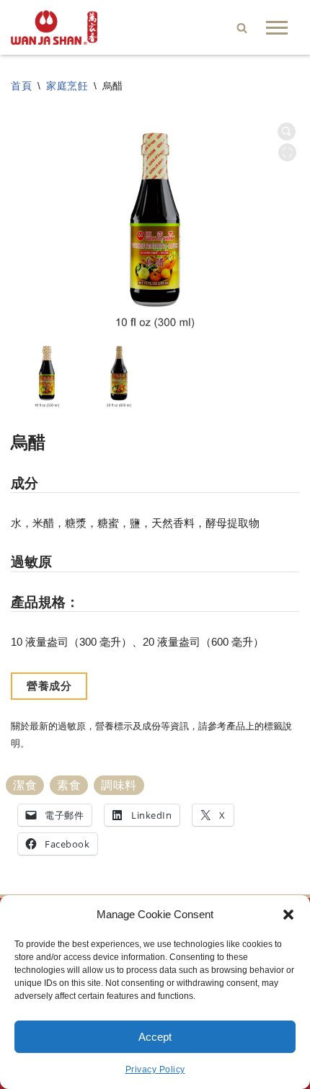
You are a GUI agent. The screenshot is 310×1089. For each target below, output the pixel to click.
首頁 (21, 86)
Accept (155, 1037)
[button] (288, 914)
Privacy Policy (155, 1069)
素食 (69, 785)
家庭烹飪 (67, 86)
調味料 (119, 785)
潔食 (25, 785)
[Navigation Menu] (276, 27)
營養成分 (49, 686)
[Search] (241, 27)
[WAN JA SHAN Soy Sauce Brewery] (54, 27)
